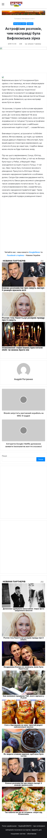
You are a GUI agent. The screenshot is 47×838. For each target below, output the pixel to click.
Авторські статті (28, 19)
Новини (30, 24)
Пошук (4, 456)
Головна (17, 19)
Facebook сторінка (15, 255)
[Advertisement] (23, 226)
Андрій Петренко (23, 379)
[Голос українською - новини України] (16, 4)
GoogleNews (34, 252)
